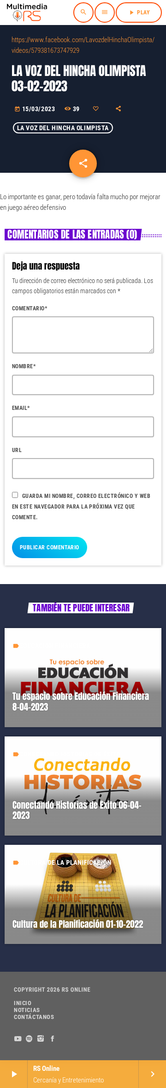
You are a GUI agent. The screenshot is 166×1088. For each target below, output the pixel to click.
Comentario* (29, 308)
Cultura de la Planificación (66, 863)
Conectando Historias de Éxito (70, 754)
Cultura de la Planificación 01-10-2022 (77, 924)
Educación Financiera (55, 646)
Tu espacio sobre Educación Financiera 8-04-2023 (80, 702)
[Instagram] (41, 1039)
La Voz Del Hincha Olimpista (63, 128)
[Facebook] (53, 1039)
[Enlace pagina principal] (27, 12)
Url (17, 450)
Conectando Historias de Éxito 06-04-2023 (77, 811)
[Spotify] (29, 1039)
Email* (21, 408)
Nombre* (24, 366)
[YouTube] (18, 1039)
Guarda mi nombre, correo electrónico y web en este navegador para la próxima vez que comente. (81, 507)
